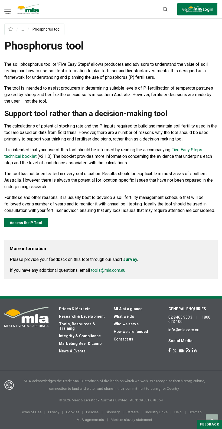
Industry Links (156, 412)
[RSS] (188, 350)
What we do (124, 316)
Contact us (123, 339)
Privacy (53, 412)
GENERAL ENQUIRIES (187, 309)
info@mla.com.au (183, 330)
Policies (92, 412)
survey (130, 259)
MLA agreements (90, 420)
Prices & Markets (74, 309)
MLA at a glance (128, 309)
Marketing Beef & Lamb (80, 343)
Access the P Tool (26, 223)
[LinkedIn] (194, 350)
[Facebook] (169, 350)
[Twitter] (175, 350)
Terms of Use (30, 412)
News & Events (72, 351)
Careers (132, 412)
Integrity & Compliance (80, 336)
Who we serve (126, 324)
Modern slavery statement (131, 420)
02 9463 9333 (180, 317)
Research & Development (82, 316)
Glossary (113, 412)
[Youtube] (181, 350)
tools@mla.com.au (108, 270)
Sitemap (195, 412)
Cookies (72, 412)
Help (178, 412)
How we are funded (131, 331)
